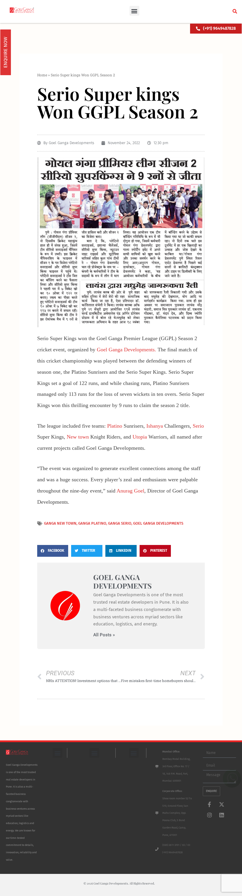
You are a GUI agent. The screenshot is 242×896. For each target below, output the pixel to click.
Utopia (140, 437)
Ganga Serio (119, 523)
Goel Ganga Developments (158, 523)
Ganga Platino (92, 523)
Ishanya (154, 426)
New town (78, 437)
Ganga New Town (60, 523)
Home (42, 75)
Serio (198, 426)
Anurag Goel (130, 491)
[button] (134, 11)
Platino (114, 426)
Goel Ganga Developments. (126, 350)
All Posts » (104, 635)
